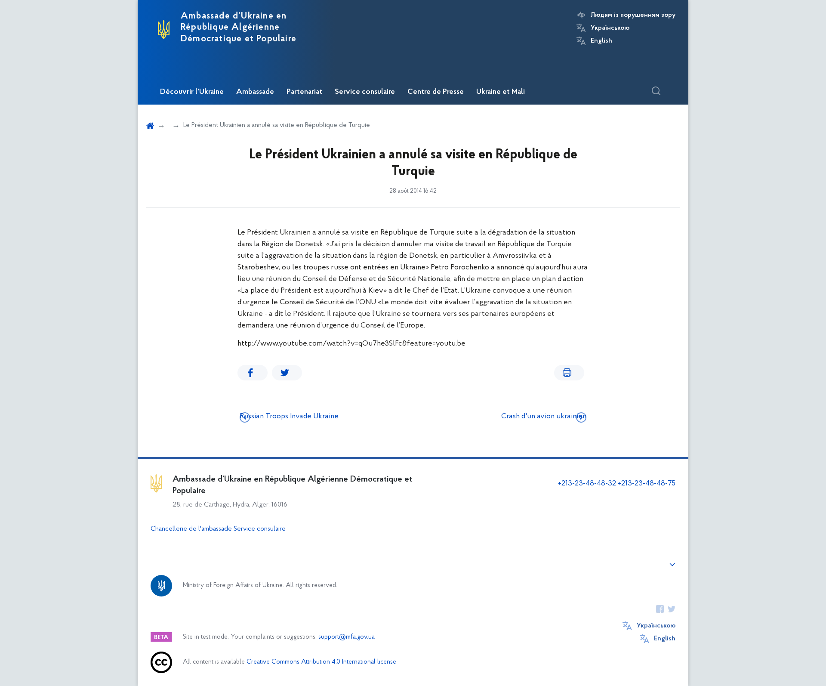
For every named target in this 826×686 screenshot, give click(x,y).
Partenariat (304, 92)
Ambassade (255, 92)
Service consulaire (365, 92)
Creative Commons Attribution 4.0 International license (321, 662)
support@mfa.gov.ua (346, 637)
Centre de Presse (435, 92)
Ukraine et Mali (500, 92)
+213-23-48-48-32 (587, 484)
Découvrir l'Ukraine (192, 92)
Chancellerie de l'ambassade (191, 528)
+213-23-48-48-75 (646, 484)
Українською (610, 28)
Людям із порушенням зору (633, 15)
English (601, 40)
